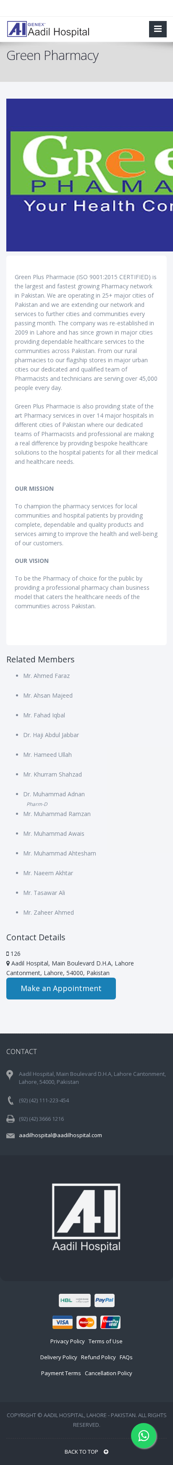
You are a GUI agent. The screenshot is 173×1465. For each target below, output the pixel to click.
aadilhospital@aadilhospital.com (60, 1135)
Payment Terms (61, 1373)
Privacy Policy (67, 1341)
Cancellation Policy (108, 1373)
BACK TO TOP (82, 1451)
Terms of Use (106, 1341)
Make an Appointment (61, 988)
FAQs (126, 1357)
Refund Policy (98, 1357)
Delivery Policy (58, 1357)
